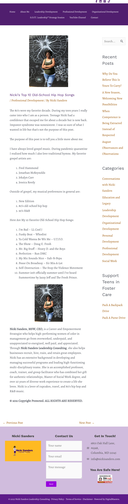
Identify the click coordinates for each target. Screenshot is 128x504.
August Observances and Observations (112, 148)
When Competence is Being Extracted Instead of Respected (112, 123)
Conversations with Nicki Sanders (111, 185)
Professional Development (75, 11)
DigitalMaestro (112, 499)
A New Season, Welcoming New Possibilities (112, 98)
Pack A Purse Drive (114, 318)
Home (12, 11)
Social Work (109, 261)
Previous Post (13, 423)
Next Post (86, 423)
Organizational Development (105, 11)
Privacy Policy (57, 499)
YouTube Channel (78, 17)
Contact (94, 17)
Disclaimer (88, 499)
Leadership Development (46, 11)
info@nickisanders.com (105, 459)
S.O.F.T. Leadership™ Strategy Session (47, 17)
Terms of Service (73, 499)
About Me (24, 11)
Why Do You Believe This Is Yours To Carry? (112, 80)
